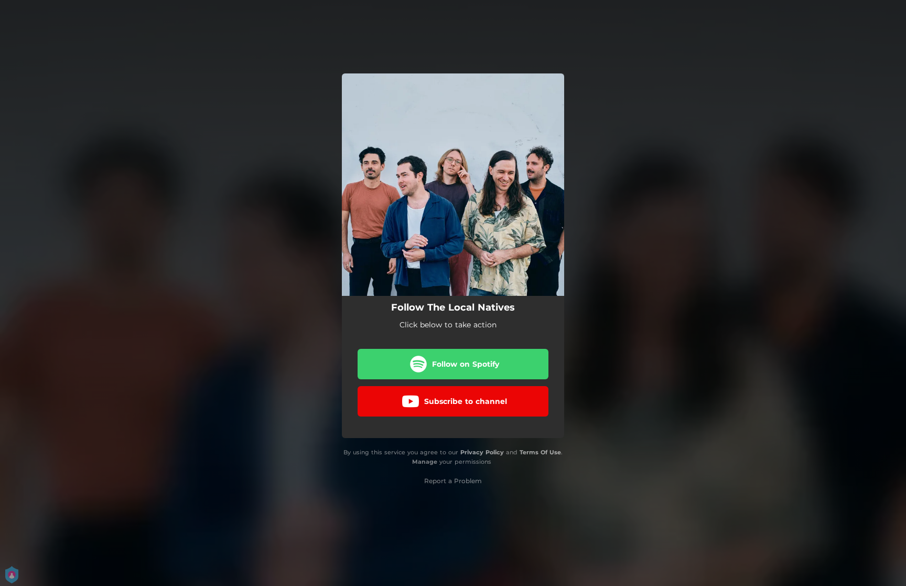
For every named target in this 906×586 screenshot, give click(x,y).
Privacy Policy (482, 452)
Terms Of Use (540, 452)
